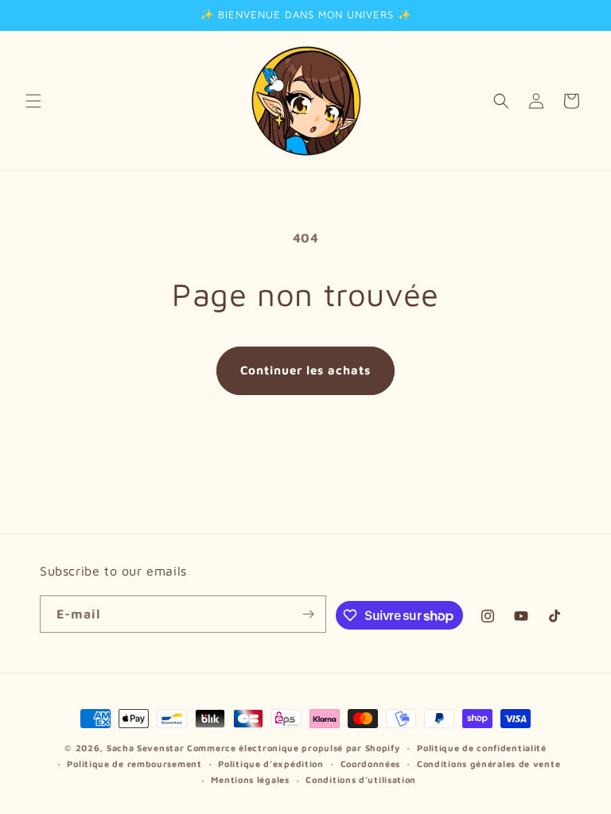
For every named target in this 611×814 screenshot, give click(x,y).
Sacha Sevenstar (146, 747)
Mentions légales (250, 779)
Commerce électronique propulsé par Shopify (293, 747)
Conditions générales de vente (488, 763)
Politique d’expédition (270, 763)
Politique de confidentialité (482, 747)
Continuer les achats (305, 370)
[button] (33, 100)
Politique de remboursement (134, 763)
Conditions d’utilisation (361, 779)
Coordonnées (371, 763)
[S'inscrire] (307, 614)
